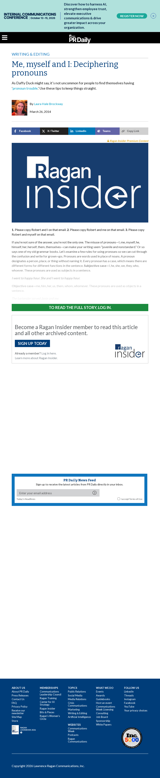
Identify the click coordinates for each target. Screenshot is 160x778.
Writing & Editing (31, 54)
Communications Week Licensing (105, 708)
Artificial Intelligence (79, 716)
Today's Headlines (26, 499)
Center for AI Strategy (47, 703)
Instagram (130, 699)
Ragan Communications (77, 740)
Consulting (102, 713)
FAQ (14, 702)
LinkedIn (129, 691)
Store (15, 720)
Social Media (75, 695)
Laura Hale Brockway (48, 104)
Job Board (102, 716)
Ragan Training (48, 698)
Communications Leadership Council (50, 693)
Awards (100, 695)
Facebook (129, 702)
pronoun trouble (25, 88)
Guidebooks (103, 699)
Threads (129, 695)
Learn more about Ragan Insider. (36, 358)
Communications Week (77, 730)
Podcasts (73, 734)
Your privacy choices (135, 710)
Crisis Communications (77, 704)
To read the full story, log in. (80, 307)
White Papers (103, 724)
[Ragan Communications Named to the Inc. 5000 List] (131, 737)
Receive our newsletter (18, 712)
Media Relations (77, 699)
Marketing (74, 709)
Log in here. (48, 353)
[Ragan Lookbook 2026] (24, 729)
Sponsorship (103, 720)
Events (100, 691)
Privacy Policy (20, 706)
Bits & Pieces (47, 712)
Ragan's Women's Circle (50, 717)
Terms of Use (135, 499)
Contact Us (18, 699)
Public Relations (77, 691)
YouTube (129, 706)
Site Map (17, 716)
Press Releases (20, 695)
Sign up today (32, 343)
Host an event (104, 702)
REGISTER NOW (132, 16)
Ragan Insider (47, 708)
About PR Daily (20, 691)
